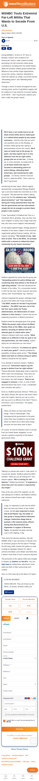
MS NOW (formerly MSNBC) (11, 761)
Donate (32, 770)
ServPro (25, 562)
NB (27, 755)
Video (33, 761)
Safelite (15, 562)
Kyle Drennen (7, 30)
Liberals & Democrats (9, 758)
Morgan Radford (18, 755)
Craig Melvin (6, 755)
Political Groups (7, 764)
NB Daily (26, 761)
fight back (5, 564)
